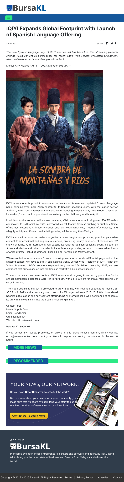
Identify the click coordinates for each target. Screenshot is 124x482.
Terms (68, 477)
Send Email (20, 312)
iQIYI (27, 210)
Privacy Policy (85, 477)
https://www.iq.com (28, 320)
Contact (117, 477)
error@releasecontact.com (21, 336)
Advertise (102, 477)
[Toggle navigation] (8, 17)
